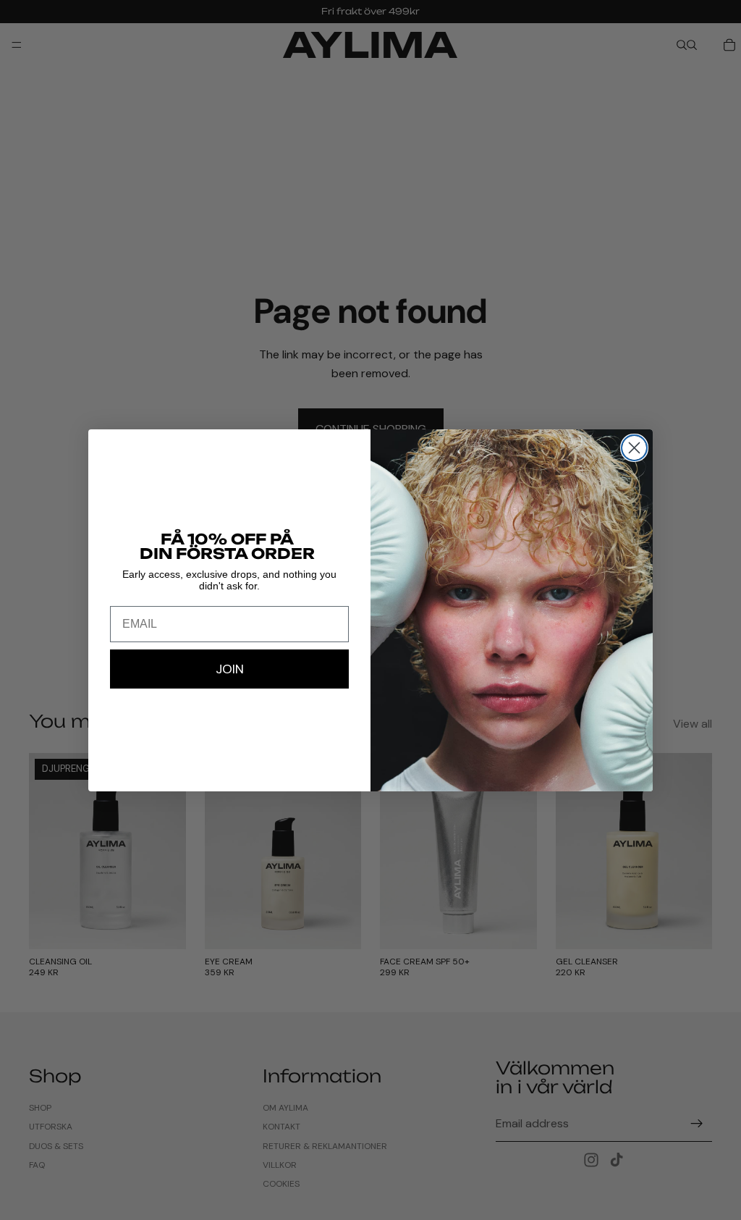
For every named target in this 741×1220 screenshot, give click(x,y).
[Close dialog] (634, 447)
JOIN (230, 669)
